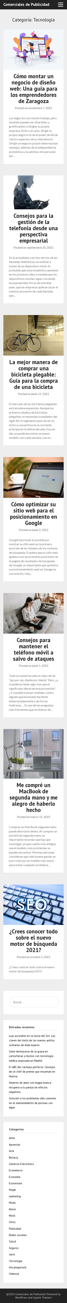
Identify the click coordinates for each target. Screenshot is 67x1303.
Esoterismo (15, 1183)
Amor (12, 1138)
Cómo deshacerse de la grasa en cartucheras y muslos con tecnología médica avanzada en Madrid (31, 1056)
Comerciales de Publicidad (26, 4)
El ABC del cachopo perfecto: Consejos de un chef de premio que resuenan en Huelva (32, 1071)
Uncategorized (17, 1267)
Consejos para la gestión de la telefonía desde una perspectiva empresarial (33, 228)
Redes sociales (18, 1235)
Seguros (14, 1248)
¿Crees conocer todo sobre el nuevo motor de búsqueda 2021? (33, 941)
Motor (12, 1209)
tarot (12, 1254)
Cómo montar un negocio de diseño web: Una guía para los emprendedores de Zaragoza (33, 88)
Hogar (12, 1189)
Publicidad (15, 1228)
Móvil (12, 1215)
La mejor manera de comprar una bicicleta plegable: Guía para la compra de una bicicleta (33, 374)
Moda (12, 1202)
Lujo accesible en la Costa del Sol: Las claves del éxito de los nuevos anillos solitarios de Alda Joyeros (32, 1040)
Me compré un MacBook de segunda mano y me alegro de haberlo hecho (33, 797)
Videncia (14, 1274)
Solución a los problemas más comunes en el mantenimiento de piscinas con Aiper (32, 1102)
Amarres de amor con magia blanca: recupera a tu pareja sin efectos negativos (30, 1087)
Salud (12, 1241)
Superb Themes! (42, 1297)
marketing (15, 1196)
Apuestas (14, 1144)
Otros (12, 1222)
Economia (14, 1177)
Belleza (13, 1157)
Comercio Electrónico (21, 1164)
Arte (11, 1151)
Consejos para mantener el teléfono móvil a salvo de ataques (33, 649)
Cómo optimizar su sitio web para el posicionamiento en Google (33, 513)
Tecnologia (15, 1261)
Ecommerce (16, 1170)
